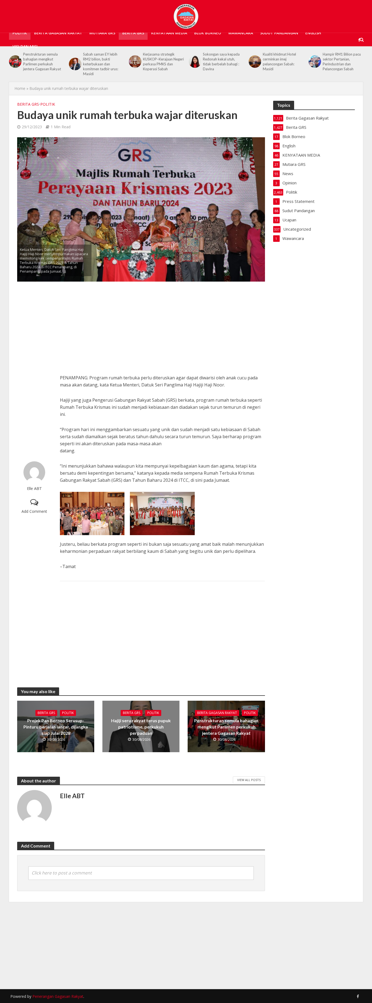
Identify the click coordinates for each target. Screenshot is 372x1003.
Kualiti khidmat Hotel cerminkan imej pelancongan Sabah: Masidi (219, 61)
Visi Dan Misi (25, 46)
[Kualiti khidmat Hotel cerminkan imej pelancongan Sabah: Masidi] (194, 61)
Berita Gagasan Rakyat (58, 32)
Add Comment (34, 511)
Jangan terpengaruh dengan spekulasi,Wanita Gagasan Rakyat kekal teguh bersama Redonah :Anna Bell (342, 64)
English (313, 32)
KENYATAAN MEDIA (169, 32)
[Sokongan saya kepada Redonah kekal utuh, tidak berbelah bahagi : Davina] (134, 61)
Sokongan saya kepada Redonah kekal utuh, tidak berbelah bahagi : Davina (161, 61)
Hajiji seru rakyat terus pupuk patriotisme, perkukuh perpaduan (141, 727)
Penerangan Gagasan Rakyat (57, 996)
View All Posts (249, 780)
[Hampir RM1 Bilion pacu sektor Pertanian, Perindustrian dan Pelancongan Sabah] (254, 61)
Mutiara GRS (102, 32)
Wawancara (240, 32)
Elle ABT (34, 488)
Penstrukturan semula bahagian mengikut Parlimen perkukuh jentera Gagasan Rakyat (226, 727)
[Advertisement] (34, 371)
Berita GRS (133, 32)
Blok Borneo (207, 32)
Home (19, 88)
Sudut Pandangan (279, 32)
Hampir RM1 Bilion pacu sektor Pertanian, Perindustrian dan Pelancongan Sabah (282, 61)
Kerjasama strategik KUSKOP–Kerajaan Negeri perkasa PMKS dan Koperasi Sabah (103, 61)
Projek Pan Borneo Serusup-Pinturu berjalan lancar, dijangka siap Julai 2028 (55, 727)
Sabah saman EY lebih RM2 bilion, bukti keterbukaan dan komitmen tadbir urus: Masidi (40, 64)
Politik (20, 32)
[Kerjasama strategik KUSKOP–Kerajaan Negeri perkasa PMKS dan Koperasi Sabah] (74, 61)
